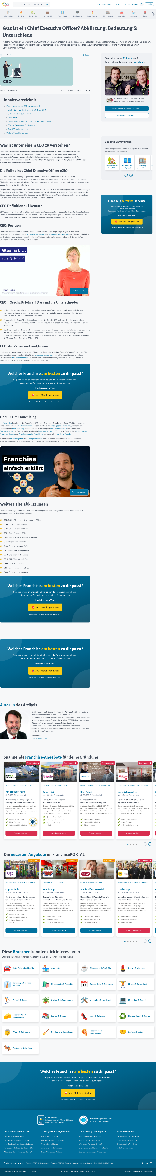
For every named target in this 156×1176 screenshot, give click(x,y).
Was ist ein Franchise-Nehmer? (90, 1144)
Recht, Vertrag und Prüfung (51, 1152)
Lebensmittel (48, 882)
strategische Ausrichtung (45, 355)
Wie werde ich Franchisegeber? (128, 1136)
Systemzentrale (6, 431)
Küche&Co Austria (127, 792)
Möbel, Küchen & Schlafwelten (141, 785)
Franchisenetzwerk (46, 431)
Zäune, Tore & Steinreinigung (24, 785)
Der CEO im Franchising (18, 129)
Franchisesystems (24, 426)
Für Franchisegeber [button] (131, 4)
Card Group (124, 889)
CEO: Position (14, 117)
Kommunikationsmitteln (59, 234)
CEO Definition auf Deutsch (19, 114)
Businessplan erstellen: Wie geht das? (93, 1152)
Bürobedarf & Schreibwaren (140, 882)
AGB (93, 1172)
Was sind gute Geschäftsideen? (90, 1136)
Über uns (64, 1172)
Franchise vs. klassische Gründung (16, 1140)
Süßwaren (59, 882)
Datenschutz (84, 1172)
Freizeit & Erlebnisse (27, 882)
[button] (142, 4)
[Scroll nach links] (19, 14)
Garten (8, 785)
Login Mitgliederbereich (125, 1148)
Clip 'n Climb (12, 889)
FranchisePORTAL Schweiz (61, 1163)
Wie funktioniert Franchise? (14, 1136)
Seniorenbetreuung (95, 882)
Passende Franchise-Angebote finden (126, 108)
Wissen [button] (117, 4)
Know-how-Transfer (63, 434)
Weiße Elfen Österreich (92, 889)
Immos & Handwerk (87, 785)
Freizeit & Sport (11, 882)
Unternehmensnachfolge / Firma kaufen (93, 1148)
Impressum (74, 1172)
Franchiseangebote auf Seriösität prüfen (19, 1148)
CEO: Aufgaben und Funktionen (21, 125)
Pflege (82, 882)
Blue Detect (86, 792)
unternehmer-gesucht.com (82, 1163)
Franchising (7, 423)
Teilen (87, 55)
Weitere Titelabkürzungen (17, 133)
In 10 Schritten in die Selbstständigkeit (18, 1144)
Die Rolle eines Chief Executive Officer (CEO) (27, 110)
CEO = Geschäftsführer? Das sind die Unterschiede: (30, 121)
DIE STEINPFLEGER (15, 792)
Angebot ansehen (20, 833)
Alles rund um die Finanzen (51, 1148)
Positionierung (18, 428)
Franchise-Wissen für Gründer (52, 1140)
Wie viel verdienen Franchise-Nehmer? (18, 1152)
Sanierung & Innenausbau (107, 785)
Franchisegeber (16, 438)
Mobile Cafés (62, 785)
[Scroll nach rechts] (153, 14)
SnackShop (49, 889)
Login (149, 4)
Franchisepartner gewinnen (127, 1140)
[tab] (127, 844)
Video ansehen (80, 291)
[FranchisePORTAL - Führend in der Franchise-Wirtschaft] (5, 4)
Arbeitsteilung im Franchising (31, 434)
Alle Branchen (33, 4)
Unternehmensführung (49, 1144)
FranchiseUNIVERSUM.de (103, 1163)
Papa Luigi (48, 792)
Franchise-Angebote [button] (103, 4)
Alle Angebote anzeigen (126, 115)
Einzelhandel (122, 785)
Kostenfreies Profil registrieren (128, 1144)
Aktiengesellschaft (34, 438)
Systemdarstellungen (35, 234)
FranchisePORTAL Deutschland (37, 1163)
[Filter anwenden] (47, 4)
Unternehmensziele (19, 358)
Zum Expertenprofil (39, 738)
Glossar (3, 55)
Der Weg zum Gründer (49, 1136)
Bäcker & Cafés (48, 785)
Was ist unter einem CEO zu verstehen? (23, 106)
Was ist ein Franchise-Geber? (90, 1140)
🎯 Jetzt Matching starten (45, 395)
